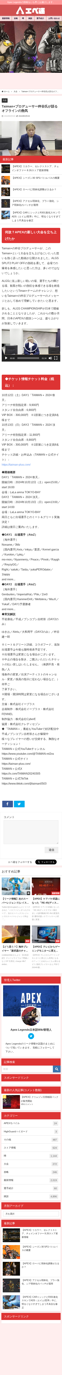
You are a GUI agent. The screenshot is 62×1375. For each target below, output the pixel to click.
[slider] (28, 358)
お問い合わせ (54, 18)
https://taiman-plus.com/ (16, 464)
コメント (9, 817)
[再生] (6, 358)
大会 (5, 100)
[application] (31, 345)
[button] (31, 345)
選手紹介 (40, 18)
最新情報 (6, 18)
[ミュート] (50, 358)
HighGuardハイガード (30, 1131)
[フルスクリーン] (56, 358)
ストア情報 (30, 1147)
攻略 (16, 18)
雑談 (30, 18)
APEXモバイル (30, 1123)
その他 (30, 1139)
